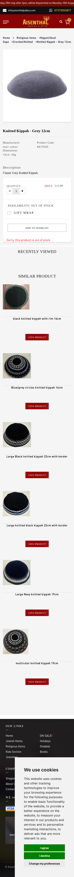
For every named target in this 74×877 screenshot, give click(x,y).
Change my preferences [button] (44, 863)
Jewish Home (14, 741)
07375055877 (62, 10)
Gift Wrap (24, 212)
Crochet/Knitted (23, 41)
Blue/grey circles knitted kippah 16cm (37, 387)
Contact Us (12, 789)
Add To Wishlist (37, 228)
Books (44, 751)
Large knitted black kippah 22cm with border (37, 525)
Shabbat (45, 746)
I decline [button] (44, 855)
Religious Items (26, 37)
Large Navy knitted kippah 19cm (37, 594)
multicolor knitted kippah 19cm (37, 663)
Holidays (45, 741)
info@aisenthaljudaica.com (21, 10)
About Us (11, 784)
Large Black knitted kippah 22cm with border (37, 456)
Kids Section (13, 751)
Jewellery (12, 757)
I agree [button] (44, 848)
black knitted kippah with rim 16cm (37, 318)
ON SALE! (46, 735)
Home (6, 37)
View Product (37, 337)
